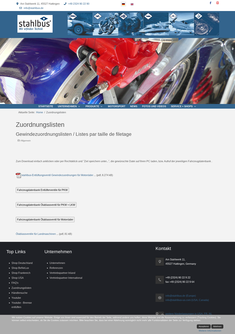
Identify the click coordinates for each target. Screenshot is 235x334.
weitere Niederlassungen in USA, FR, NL (188, 313)
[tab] (100, 97)
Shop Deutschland (22, 263)
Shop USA (18, 277)
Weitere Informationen (210, 330)
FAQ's (15, 282)
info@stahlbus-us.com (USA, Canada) (187, 300)
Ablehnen (217, 326)
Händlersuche (19, 293)
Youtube (16, 297)
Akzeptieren (204, 326)
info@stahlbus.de (33, 8)
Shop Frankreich (21, 273)
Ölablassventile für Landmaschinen (36, 234)
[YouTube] (217, 3)
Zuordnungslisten (21, 288)
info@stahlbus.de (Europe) (180, 295)
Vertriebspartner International (66, 277)
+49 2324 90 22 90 (78, 3)
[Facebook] (210, 3)
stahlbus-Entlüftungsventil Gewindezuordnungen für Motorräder (57, 175)
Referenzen (56, 268)
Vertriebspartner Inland (62, 273)
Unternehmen (57, 263)
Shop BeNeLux (20, 268)
